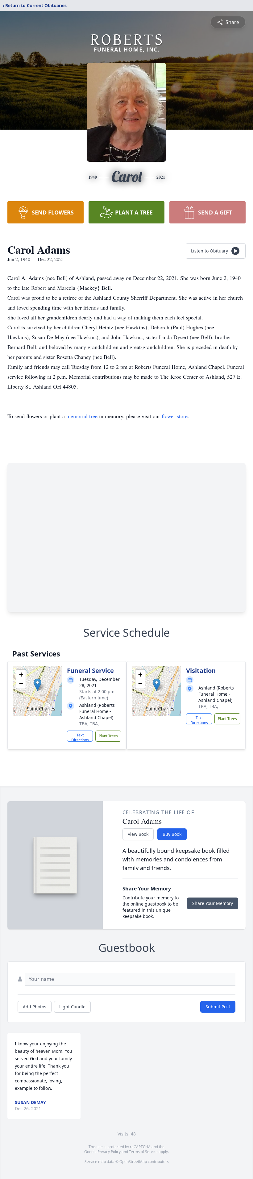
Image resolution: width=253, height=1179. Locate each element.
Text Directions (80, 737)
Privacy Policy (109, 1151)
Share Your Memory (212, 903)
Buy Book (172, 834)
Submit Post (217, 1007)
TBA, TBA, (89, 724)
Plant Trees (108, 736)
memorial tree (81, 416)
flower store (175, 416)
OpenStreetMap (133, 1161)
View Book (138, 834)
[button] (37, 684)
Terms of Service (143, 1151)
